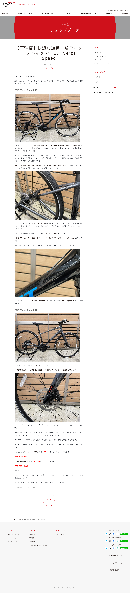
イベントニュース (99, 59)
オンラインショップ (24, 14)
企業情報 (109, 14)
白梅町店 (96, 77)
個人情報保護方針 (116, 570)
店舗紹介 (5, 14)
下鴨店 (45, 68)
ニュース (68, 14)
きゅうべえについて (48, 14)
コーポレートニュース (101, 63)
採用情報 (124, 14)
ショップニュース (99, 56)
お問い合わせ (124, 10)
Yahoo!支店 (60, 534)
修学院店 (96, 87)
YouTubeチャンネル (88, 14)
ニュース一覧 (98, 52)
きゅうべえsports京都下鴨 (103, 92)
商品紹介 (52, 68)
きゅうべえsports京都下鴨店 (38, 545)
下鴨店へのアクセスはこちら (25, 487)
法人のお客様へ (113, 10)
